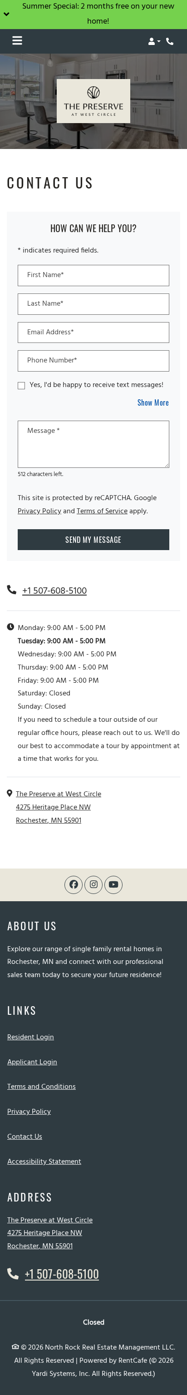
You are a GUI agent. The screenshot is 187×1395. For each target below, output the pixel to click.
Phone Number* (52, 361)
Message (43, 431)
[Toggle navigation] (17, 41)
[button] (93, 14)
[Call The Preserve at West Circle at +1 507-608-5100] (170, 41)
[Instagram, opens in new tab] (93, 885)
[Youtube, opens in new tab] (113, 885)
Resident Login (30, 1037)
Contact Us (24, 1137)
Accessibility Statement (44, 1162)
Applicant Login (32, 1062)
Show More (154, 402)
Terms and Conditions (41, 1087)
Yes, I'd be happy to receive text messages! (96, 385)
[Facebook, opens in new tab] (73, 885)
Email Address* (50, 332)
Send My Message (93, 539)
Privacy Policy (39, 511)
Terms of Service (102, 511)
